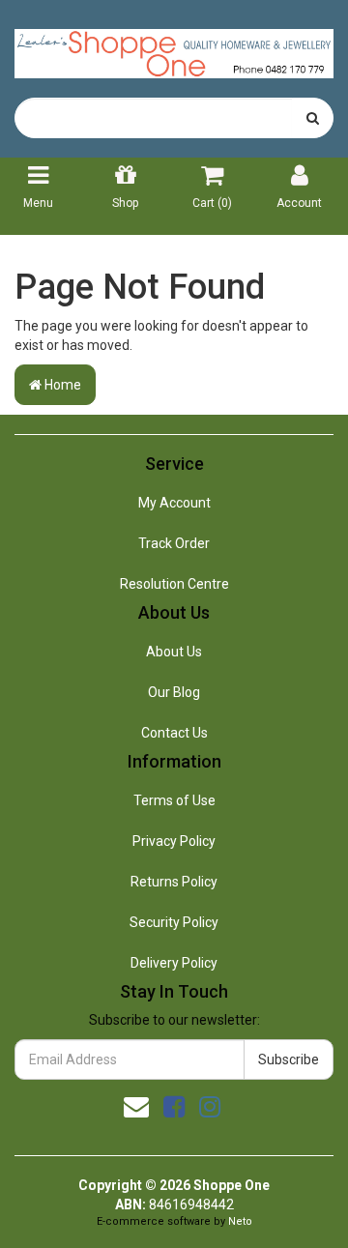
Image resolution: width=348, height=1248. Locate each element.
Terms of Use (174, 800)
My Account (174, 502)
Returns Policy (174, 881)
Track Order (174, 543)
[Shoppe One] (174, 47)
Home (61, 384)
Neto (240, 1221)
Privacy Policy (174, 841)
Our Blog (174, 692)
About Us (174, 651)
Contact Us (174, 732)
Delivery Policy (174, 963)
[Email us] (136, 1106)
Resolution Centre (174, 584)
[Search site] (313, 118)
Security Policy (174, 922)
